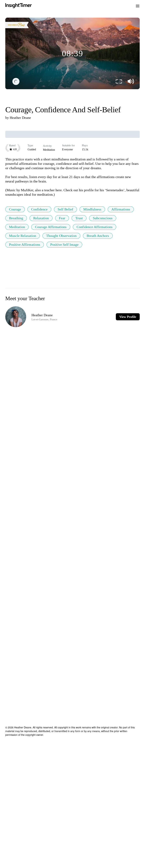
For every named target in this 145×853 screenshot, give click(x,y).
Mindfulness (92, 209)
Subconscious (102, 218)
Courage (15, 209)
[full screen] (118, 81)
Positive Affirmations (24, 244)
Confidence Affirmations (94, 227)
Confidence (39, 209)
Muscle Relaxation (22, 236)
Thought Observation (61, 236)
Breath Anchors (98, 236)
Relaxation (41, 218)
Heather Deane (20, 118)
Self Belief (65, 209)
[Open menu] (137, 5)
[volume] (130, 81)
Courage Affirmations (50, 227)
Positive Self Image (64, 244)
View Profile (127, 317)
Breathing (16, 218)
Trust (79, 218)
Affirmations (120, 209)
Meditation (17, 227)
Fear (62, 218)
